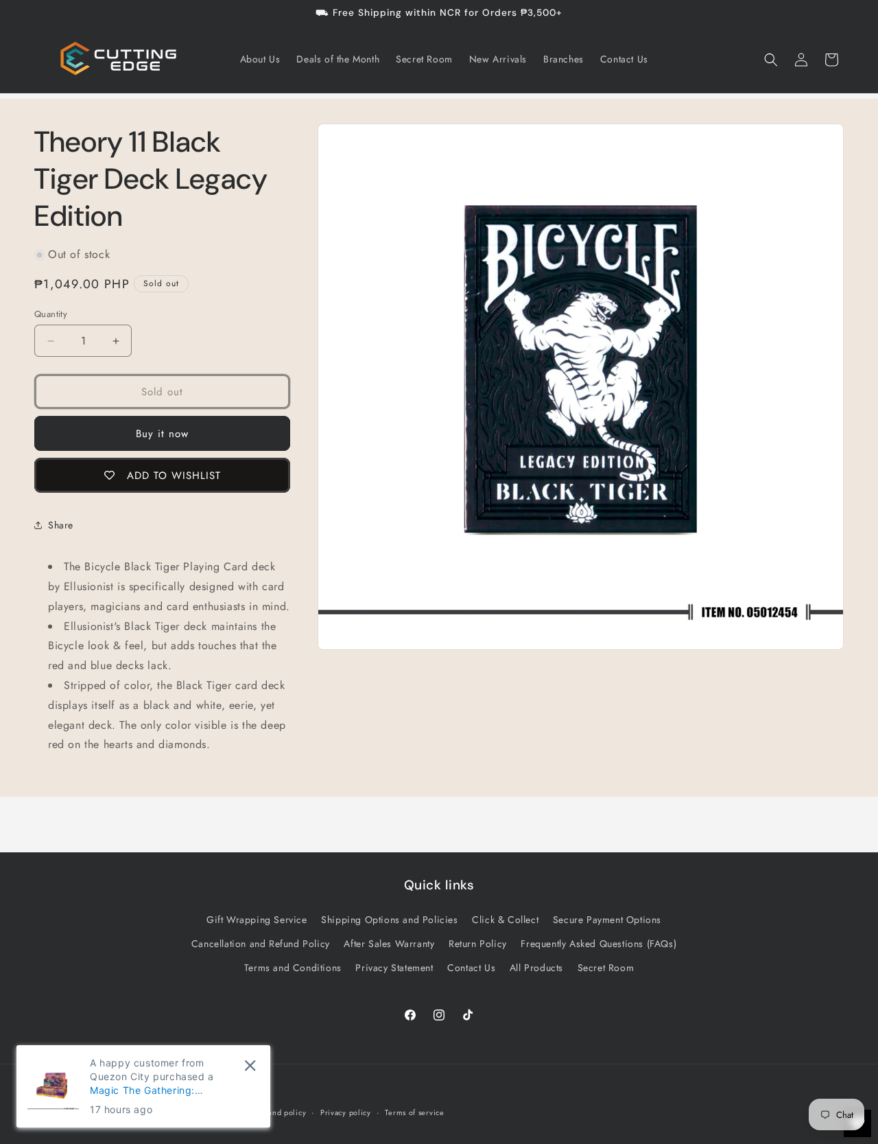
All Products (536, 967)
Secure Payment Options (607, 919)
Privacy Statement (394, 967)
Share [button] (60, 525)
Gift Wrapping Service (256, 919)
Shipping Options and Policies (389, 919)
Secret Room (606, 967)
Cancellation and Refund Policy (260, 943)
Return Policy (478, 943)
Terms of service (414, 1111)
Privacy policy (345, 1111)
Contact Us (471, 967)
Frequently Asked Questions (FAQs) (598, 943)
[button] (771, 60)
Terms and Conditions (293, 967)
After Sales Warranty (389, 943)
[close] (250, 1065)
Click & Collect (505, 919)
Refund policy (281, 1111)
